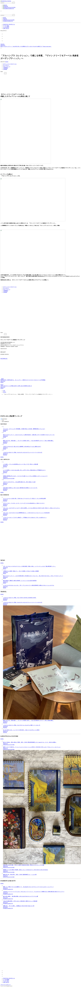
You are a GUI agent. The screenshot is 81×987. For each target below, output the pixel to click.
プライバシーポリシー (6, 984)
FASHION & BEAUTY (8, 21)
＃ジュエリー (6, 65)
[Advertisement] (38, 83)
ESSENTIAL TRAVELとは (9, 24)
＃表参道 (5, 69)
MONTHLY (4, 419)
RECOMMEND (5, 421)
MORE (2, 457)
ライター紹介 (6, 25)
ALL (3, 420)
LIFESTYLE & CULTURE (8, 19)
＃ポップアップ (6, 66)
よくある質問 (6, 27)
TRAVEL (5, 18)
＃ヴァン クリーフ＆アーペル (9, 63)
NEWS (4, 17)
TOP (4, 390)
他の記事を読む (4, 358)
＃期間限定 (5, 67)
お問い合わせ (6, 28)
